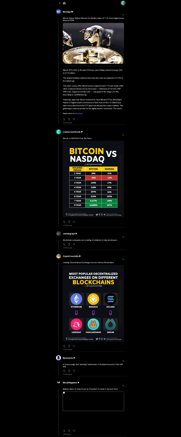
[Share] (74, 119)
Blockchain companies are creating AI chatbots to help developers (90, 240)
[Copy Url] (69, 221)
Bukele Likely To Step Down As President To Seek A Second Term (90, 389)
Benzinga (67, 11)
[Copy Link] (69, 119)
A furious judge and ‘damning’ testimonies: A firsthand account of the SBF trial (93, 365)
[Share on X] (64, 119)
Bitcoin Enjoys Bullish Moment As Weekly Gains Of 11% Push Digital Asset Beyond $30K (93, 19)
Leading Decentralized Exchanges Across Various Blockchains (88, 262)
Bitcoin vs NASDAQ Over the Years (77, 138)
